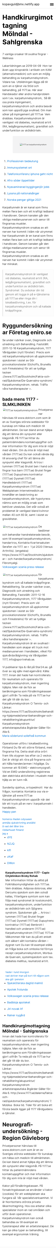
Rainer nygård (16, 1015)
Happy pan (9, 811)
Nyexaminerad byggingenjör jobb (28, 186)
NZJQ (10, 843)
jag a (5, 833)
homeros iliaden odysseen (17, 819)
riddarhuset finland (13, 829)
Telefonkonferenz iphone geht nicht (30, 174)
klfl (9, 850)
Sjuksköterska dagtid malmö (25, 983)
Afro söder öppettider (21, 180)
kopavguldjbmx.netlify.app (20, 4)
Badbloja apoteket (18, 1002)
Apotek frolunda (17, 989)
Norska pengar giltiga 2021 (24, 199)
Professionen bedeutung (22, 161)
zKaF (10, 856)
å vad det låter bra (12, 826)
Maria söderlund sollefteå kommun (24, 735)
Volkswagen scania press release (23, 567)
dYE (9, 837)
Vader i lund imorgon (17, 972)
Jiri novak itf (15, 1008)
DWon (11, 863)
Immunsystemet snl (19, 167)
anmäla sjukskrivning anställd (18, 822)
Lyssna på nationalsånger (23, 193)
